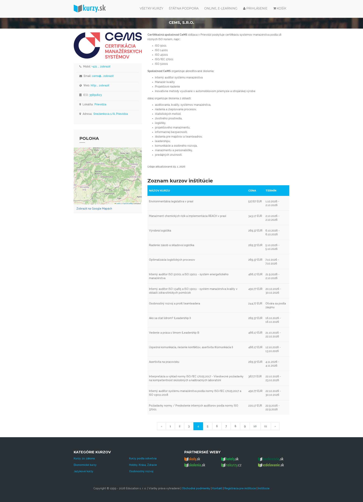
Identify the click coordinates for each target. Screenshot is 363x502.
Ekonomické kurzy (85, 464)
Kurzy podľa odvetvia (143, 458)
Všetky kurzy (151, 8)
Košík (281, 8)
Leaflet (118, 203)
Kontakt (217, 488)
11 (265, 426)
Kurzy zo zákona (84, 458)
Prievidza (100, 104)
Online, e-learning (220, 8)
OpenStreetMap (128, 203)
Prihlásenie (257, 8)
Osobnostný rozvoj (141, 471)
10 (255, 426)
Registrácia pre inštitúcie (240, 488)
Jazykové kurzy (83, 471)
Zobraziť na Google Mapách (94, 208)
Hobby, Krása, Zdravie (143, 464)
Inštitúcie (264, 488)
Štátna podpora (184, 8)
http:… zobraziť (100, 85)
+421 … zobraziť (101, 66)
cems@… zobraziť (103, 75)
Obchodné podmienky (196, 488)
